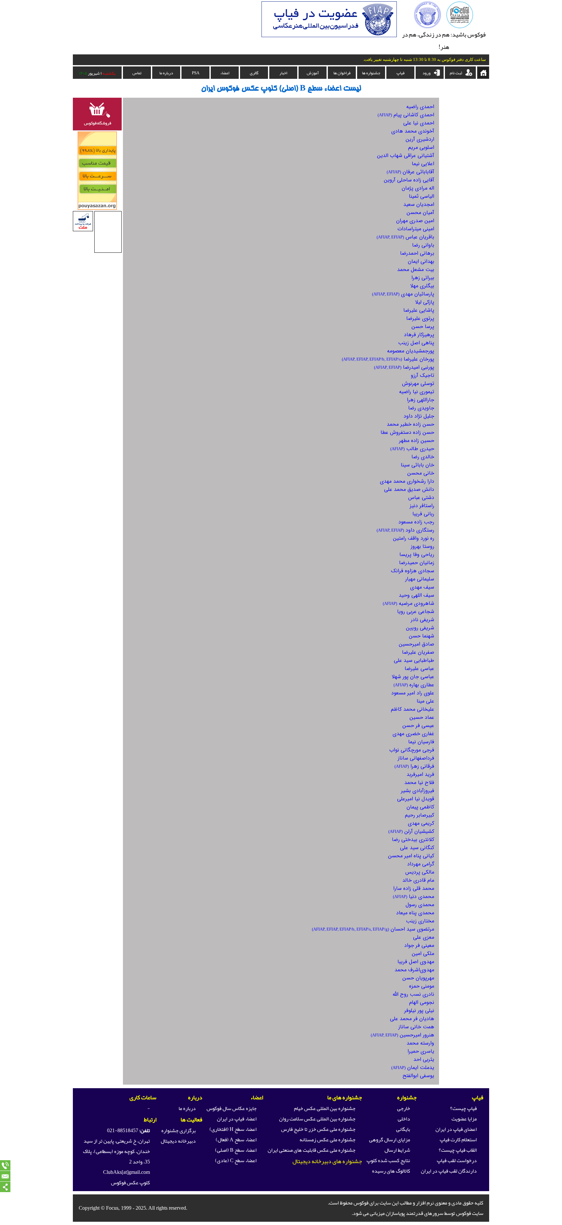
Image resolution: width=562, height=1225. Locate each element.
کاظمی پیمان (420, 807)
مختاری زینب (420, 921)
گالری (254, 73)
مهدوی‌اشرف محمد (414, 970)
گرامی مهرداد (420, 864)
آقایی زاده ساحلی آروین (409, 180)
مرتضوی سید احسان (373, 929)
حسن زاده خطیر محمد (410, 424)
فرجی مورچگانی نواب (411, 750)
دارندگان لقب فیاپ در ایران (449, 1171)
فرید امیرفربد (420, 774)
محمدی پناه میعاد (415, 913)
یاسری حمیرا (421, 1051)
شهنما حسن (421, 636)
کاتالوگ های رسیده (391, 1171)
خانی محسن (420, 473)
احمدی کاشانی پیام (406, 115)
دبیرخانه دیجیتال (178, 1141)
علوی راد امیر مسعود (412, 693)
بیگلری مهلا (422, 286)
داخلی (404, 1119)
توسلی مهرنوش (418, 383)
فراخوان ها (342, 73)
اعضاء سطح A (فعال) (236, 1139)
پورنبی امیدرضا (404, 367)
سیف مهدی (422, 587)
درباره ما (166, 73)
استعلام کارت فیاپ (458, 1139)
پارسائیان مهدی (403, 294)
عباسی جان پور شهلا (413, 677)
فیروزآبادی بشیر (417, 791)
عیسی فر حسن (418, 725)
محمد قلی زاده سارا (413, 888)
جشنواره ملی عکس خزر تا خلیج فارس (318, 1129)
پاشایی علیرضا (418, 310)
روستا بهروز (422, 546)
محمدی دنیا (413, 896)
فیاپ (400, 73)
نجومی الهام (421, 1002)
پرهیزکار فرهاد (419, 335)
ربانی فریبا (423, 514)
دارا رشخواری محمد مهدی (407, 481)
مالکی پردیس (419, 872)
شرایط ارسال (397, 1150)
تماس (136, 73)
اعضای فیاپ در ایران (456, 1129)
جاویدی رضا (421, 408)
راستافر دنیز (422, 506)
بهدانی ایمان (421, 261)
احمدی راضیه (420, 107)
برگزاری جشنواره (178, 1130)
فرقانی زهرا (414, 766)
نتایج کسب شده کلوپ (388, 1160)
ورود (426, 73)
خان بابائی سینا (417, 465)
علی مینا (425, 701)
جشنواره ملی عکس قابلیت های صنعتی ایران (311, 1150)
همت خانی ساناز (416, 1027)
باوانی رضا (423, 245)
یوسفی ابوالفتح (418, 1076)
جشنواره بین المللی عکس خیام (324, 1108)
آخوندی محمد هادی (412, 131)
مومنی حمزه (421, 986)
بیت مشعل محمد (415, 269)
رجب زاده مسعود (416, 522)
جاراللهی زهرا (420, 400)
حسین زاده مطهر (416, 440)
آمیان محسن (420, 212)
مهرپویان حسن (418, 978)
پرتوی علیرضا (420, 318)
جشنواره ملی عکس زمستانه (327, 1139)
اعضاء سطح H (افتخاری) (233, 1129)
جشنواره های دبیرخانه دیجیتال (327, 1161)
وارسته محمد (420, 1043)
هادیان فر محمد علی (412, 1019)
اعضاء (224, 73)
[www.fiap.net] (427, 26)
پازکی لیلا (424, 302)
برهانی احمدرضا (417, 253)
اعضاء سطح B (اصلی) (236, 1150)
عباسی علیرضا (419, 668)
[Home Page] (459, 26)
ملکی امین (423, 953)
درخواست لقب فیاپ (457, 1160)
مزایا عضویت (464, 1119)
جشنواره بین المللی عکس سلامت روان (317, 1119)
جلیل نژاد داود (419, 416)
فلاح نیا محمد (419, 782)
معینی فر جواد (419, 945)
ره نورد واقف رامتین (413, 538)
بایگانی (403, 1129)
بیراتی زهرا (422, 278)
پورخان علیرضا (388, 359)
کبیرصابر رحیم (419, 815)
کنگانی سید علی (417, 848)
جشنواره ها (371, 73)
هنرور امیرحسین (402, 1035)
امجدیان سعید (418, 204)
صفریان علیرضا (418, 652)
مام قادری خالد (418, 880)
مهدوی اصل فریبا (415, 962)
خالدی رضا (422, 457)
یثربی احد (423, 1059)
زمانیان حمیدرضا (416, 563)
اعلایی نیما (423, 164)
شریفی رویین (420, 628)
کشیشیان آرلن (411, 831)
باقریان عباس (405, 237)
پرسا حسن (422, 326)
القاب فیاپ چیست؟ (458, 1150)
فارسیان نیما (421, 742)
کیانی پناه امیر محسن (411, 856)
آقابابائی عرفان (410, 172)
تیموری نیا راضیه (416, 392)
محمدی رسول (420, 905)
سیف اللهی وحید (416, 595)
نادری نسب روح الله (413, 994)
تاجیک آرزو (422, 375)
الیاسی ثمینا (421, 196)
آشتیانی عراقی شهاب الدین (405, 155)
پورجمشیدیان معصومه (410, 351)
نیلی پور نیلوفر (419, 1010)
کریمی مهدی (421, 823)
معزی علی (423, 937)
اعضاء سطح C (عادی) (236, 1160)
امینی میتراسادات (415, 229)
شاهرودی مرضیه (408, 603)
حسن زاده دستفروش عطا (407, 432)
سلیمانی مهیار (419, 579)
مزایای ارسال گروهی (389, 1139)
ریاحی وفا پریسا (416, 554)
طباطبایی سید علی (414, 660)
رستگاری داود (405, 530)
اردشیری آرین (420, 139)
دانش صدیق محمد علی (409, 489)
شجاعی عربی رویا (415, 611)
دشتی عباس (421, 497)
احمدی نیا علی (418, 123)
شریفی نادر (422, 620)
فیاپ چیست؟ (463, 1108)
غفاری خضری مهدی (413, 734)
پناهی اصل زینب (416, 343)
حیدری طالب (412, 449)
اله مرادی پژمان (418, 188)
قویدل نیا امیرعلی (415, 799)
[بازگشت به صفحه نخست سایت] (483, 72)
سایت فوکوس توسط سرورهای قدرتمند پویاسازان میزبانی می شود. (417, 1213)
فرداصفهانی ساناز (416, 758)
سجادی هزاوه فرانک (412, 571)
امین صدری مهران (415, 221)
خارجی (403, 1108)
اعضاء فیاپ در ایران (237, 1119)
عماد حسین (421, 717)
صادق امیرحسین (416, 644)
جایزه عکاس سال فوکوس (232, 1108)
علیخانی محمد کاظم (412, 709)
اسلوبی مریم (421, 147)
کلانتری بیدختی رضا (413, 839)
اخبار (283, 73)
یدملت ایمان (412, 1067)
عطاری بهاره (414, 685)
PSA (195, 73)
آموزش (313, 73)
